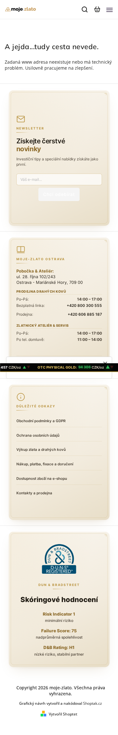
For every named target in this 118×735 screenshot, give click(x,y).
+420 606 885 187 (85, 314)
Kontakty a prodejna (34, 493)
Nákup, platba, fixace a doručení (44, 464)
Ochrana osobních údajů (37, 435)
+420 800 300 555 (84, 305)
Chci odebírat (59, 194)
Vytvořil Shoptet (63, 714)
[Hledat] (85, 9)
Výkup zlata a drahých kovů (41, 449)
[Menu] (109, 9)
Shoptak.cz (92, 703)
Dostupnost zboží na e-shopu (41, 478)
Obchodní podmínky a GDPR (40, 421)
